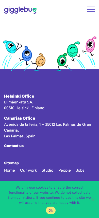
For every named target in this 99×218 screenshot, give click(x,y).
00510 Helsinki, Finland (24, 107)
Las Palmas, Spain (20, 136)
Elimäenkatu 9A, (18, 102)
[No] (92, 199)
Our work (28, 170)
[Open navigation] (91, 10)
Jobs (80, 170)
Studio (47, 170)
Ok (50, 210)
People (64, 170)
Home (9, 170)
